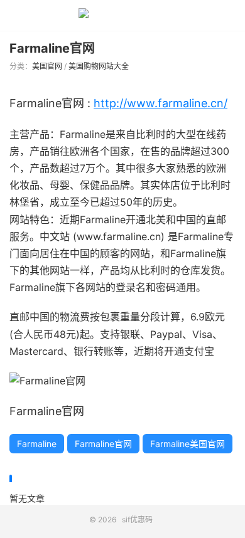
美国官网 (47, 66)
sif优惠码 (122, 15)
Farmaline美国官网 (187, 443)
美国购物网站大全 (98, 66)
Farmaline (37, 443)
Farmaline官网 (52, 48)
